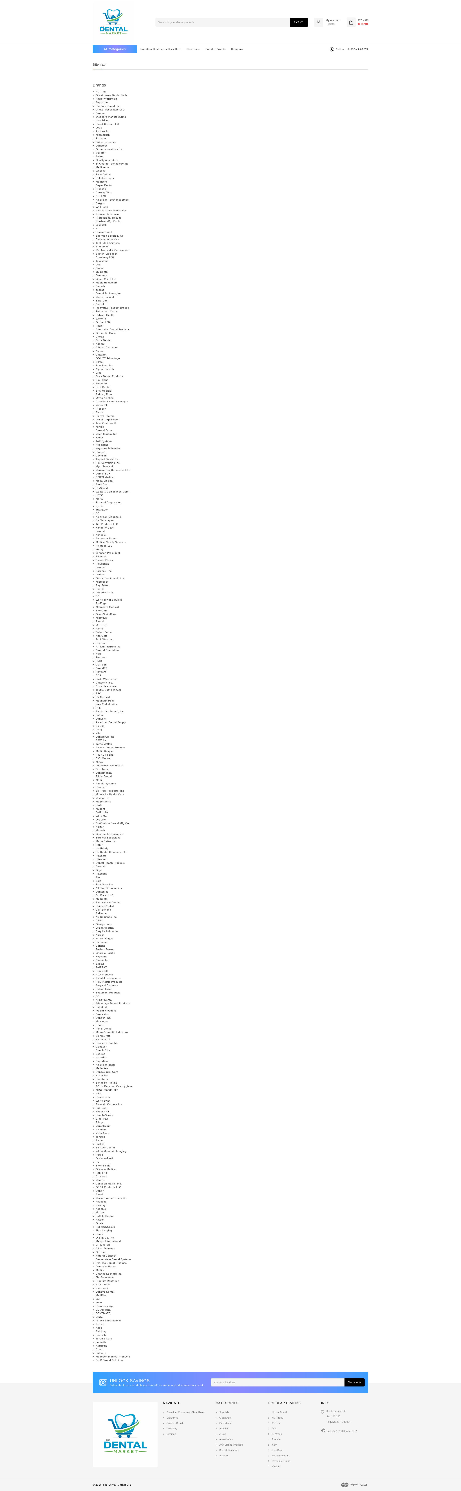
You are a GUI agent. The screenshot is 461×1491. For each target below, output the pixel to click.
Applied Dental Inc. (108, 459)
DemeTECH (103, 473)
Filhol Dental (104, 1028)
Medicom (101, 181)
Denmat (101, 113)
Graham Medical (106, 1169)
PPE (98, 707)
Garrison (101, 664)
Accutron (101, 1345)
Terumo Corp (104, 1338)
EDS (98, 675)
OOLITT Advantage (108, 358)
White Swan (103, 1100)
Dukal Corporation (107, 419)
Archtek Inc (103, 131)
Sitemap (171, 1434)
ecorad (100, 289)
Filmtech (101, 556)
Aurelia (100, 934)
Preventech (103, 1097)
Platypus (101, 138)
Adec (99, 1327)
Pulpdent (101, 1007)
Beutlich (101, 1335)
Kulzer (100, 826)
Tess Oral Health (106, 423)
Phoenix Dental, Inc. (108, 106)
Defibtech (102, 145)
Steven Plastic (105, 560)
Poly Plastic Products (109, 981)
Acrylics (224, 1428)
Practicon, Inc (104, 365)
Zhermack (102, 1288)
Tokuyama (102, 260)
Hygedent (102, 444)
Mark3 (100, 498)
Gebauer (101, 1046)
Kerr (98, 653)
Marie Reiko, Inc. (106, 841)
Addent (100, 343)
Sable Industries (106, 142)
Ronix (99, 1234)
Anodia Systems (106, 783)
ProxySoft (102, 970)
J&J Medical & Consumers (112, 250)
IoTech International (108, 1320)
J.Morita (101, 318)
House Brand (104, 232)
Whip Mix (101, 816)
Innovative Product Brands (112, 307)
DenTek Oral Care (107, 1071)
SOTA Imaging (105, 938)
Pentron (101, 657)
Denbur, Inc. (103, 1017)
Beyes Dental (104, 185)
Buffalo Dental (105, 1216)
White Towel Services (109, 599)
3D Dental (102, 271)
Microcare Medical (107, 606)
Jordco (100, 1324)
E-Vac (99, 1025)
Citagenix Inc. (104, 682)
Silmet (100, 361)
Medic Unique (104, 751)
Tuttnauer (102, 509)
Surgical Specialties (108, 837)
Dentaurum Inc (105, 736)
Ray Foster (103, 585)
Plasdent (101, 873)
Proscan (101, 188)
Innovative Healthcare (109, 765)
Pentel (100, 588)
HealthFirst (103, 120)
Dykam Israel (104, 989)
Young (100, 549)
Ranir (99, 844)
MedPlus (101, 1295)
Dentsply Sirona (106, 1266)
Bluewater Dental (106, 538)
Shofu (99, 412)
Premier (101, 787)
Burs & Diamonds (229, 1450)
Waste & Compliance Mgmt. (113, 491)
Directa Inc (102, 1079)
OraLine (101, 819)
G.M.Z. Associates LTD (110, 109)
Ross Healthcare (106, 686)
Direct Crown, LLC (107, 124)
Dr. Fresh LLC (104, 895)
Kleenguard (103, 1039)
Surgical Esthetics (107, 985)
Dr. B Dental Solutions (109, 1360)
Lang (99, 729)
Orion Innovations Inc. (110, 149)
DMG (99, 661)
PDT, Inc (101, 91)
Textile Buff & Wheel (108, 689)
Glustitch (101, 224)
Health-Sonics (104, 1115)
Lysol (99, 372)
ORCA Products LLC (108, 1187)
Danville (101, 718)
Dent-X (100, 1190)
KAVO (99, 437)
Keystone (102, 956)
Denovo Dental (105, 1291)
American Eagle (106, 1064)
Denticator (102, 1014)
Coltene (101, 945)
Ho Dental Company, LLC (111, 852)
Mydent (100, 808)
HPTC (99, 495)
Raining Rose (104, 394)
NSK (98, 1093)
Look (99, 127)
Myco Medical (104, 466)
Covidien (101, 455)
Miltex (99, 761)
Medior (100, 1270)
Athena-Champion (107, 347)
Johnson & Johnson (108, 214)
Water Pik (102, 405)
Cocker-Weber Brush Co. (111, 1198)
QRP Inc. (101, 1252)
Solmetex (102, 383)
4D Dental (102, 898)
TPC (98, 693)
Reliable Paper (105, 178)
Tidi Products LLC (107, 524)
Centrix (100, 1180)
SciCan (100, 725)
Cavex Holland (105, 297)
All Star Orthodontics (109, 888)
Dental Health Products (110, 862)
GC (98, 1298)
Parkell (100, 1143)
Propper (101, 408)
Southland (102, 379)
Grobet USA (103, 322)
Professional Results (109, 217)
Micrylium (102, 617)
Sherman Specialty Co (110, 235)
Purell (99, 1154)
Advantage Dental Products (113, 1003)
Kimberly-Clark (105, 527)
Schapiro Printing (106, 1082)
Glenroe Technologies (109, 834)
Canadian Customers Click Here (160, 49)
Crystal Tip (102, 797)
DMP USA (102, 812)
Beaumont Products (108, 992)
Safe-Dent (102, 300)
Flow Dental (103, 174)
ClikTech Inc (103, 909)
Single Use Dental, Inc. (110, 711)
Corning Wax (104, 192)
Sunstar (101, 152)
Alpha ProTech (105, 369)
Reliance (101, 913)
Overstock (225, 1423)
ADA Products (104, 974)
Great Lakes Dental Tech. (112, 95)
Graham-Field (104, 1158)
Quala (99, 1223)
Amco (99, 1140)
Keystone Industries (108, 448)
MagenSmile (103, 801)
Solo (98, 880)
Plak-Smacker (104, 884)
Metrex (100, 1212)
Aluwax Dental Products (111, 747)
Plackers (101, 855)
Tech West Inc (104, 639)
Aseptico (101, 1201)
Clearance (193, 49)
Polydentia (102, 563)
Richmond (102, 942)
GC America (103, 1309)
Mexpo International (108, 1241)
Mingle (100, 426)
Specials (224, 1412)
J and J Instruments (108, 978)
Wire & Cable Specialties (111, 210)
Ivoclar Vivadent (106, 1010)
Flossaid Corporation (109, 1104)
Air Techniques (105, 520)
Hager (100, 325)
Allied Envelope (105, 1248)
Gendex (101, 170)
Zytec (99, 506)
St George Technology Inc (112, 163)
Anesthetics (226, 1439)
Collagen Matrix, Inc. (109, 1183)
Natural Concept (106, 1255)
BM (98, 1162)
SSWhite (101, 740)
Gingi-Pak (102, 1118)
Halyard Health (105, 315)
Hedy (99, 805)
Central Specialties (107, 650)
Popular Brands (215, 49)
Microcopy (102, 581)
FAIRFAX (101, 967)
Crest (99, 1349)
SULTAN (101, 196)
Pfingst (100, 1122)
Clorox (100, 336)
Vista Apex (102, 1133)
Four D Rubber (105, 754)
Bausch (100, 286)
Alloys (223, 1434)
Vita (98, 733)
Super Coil (102, 1111)
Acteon (100, 1219)
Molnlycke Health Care (110, 794)
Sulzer (100, 156)
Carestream (103, 1125)
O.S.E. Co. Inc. (105, 1237)
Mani (99, 779)
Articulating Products (231, 1444)
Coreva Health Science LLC (113, 470)
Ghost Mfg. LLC (106, 279)
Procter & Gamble (107, 1043)
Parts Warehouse (106, 679)
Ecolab (100, 963)
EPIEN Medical (105, 477)
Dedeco (100, 574)
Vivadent (101, 1129)
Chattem (101, 354)
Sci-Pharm (102, 769)
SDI (98, 596)
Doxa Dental (103, 340)
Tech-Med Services (108, 242)
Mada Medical (104, 480)
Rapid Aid (102, 1172)
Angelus (101, 1208)
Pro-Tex (101, 643)
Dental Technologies (108, 293)
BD (97, 513)
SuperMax (102, 1061)
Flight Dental (104, 776)
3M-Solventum (105, 1277)
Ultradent (101, 859)
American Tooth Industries (112, 199)
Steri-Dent (102, 484)
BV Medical (103, 697)
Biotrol (100, 304)
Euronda (101, 866)
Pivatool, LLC (104, 545)
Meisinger (102, 1021)
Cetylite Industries (107, 931)
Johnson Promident (108, 552)
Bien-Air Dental (105, 1147)
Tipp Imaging (104, 1230)
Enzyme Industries (107, 239)
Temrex (100, 1136)
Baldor (100, 715)
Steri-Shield (103, 1165)
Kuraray (101, 1205)
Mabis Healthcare (107, 282)
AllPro (99, 628)
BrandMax (102, 246)
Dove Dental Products (109, 376)
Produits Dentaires (107, 1280)
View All (224, 1455)
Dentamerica (104, 772)
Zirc (98, 877)
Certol (99, 1316)
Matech (100, 830)
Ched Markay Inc (106, 433)
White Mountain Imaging (111, 1151)
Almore (100, 351)
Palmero (101, 1353)
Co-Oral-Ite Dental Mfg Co (112, 823)
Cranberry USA (105, 257)
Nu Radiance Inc (106, 916)
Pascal (100, 621)
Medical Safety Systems (111, 542)
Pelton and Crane (107, 311)
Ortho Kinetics (105, 397)
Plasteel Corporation (109, 502)
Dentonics (102, 891)
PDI (98, 228)
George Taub (104, 924)
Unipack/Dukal (105, 906)
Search (298, 22)
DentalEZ (102, 668)
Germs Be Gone (106, 333)
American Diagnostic (109, 516)
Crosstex (101, 1176)
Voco (99, 1302)
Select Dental (104, 632)
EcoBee (100, 1053)
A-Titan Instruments (108, 646)
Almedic (101, 534)
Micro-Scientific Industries (112, 1032)
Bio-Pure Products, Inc (110, 790)
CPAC (99, 920)
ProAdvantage (104, 1306)
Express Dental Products (111, 1262)
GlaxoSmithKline (106, 614)
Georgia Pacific (105, 952)
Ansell (99, 1194)
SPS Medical (104, 390)
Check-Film (103, 1050)
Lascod (100, 531)
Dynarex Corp (104, 592)
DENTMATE (103, 1313)
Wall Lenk (102, 206)
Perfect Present (105, 949)
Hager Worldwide (106, 98)
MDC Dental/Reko (107, 1089)
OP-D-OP (102, 625)
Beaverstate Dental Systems (113, 1259)
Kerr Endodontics (106, 704)
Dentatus (101, 275)
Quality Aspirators (107, 160)
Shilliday (101, 1331)
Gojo (99, 870)
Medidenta (102, 167)
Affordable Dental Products (113, 329)
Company (237, 49)
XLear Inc (102, 1075)
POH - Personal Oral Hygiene (114, 1086)
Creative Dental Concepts (112, 401)
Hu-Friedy (102, 848)
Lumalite (101, 1342)
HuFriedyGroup (105, 1226)
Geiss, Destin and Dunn (111, 578)
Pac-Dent (102, 1107)
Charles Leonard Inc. (109, 1273)
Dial (98, 264)
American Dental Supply (111, 722)
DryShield (102, 488)
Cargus (100, 203)
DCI (98, 996)
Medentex (102, 1068)
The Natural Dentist (108, 902)
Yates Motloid (104, 743)
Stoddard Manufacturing (111, 116)
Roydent (101, 671)
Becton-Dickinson (107, 253)
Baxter (100, 268)
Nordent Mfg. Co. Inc (109, 221)
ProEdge (101, 603)
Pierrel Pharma (105, 415)
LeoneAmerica (105, 927)
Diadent (101, 452)
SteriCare (102, 610)
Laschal (101, 567)
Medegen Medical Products (113, 1356)
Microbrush (103, 134)
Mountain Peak (105, 700)
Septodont (102, 102)
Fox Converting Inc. (108, 462)
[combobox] (231, 22)
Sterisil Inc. (103, 960)
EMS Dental (103, 1284)
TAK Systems (104, 441)
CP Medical (103, 1244)
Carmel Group (104, 430)
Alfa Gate (102, 635)
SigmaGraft (103, 1035)
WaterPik (101, 1057)
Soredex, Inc (104, 570)
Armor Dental (104, 999)
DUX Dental (103, 387)
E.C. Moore (103, 758)
